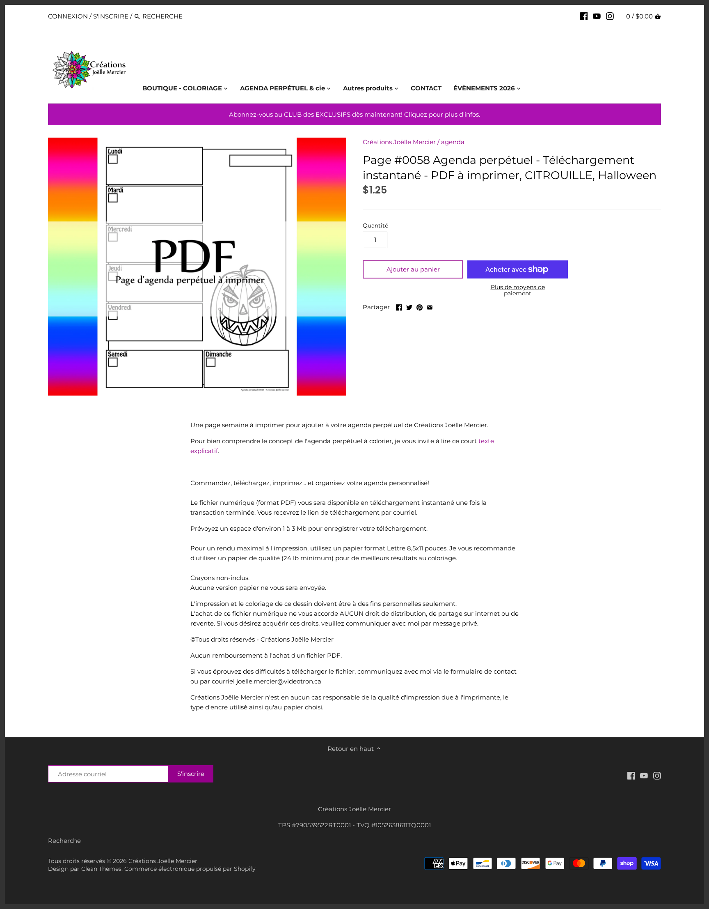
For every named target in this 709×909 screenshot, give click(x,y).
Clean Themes (101, 868)
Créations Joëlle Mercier (399, 142)
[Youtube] (597, 16)
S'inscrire (110, 16)
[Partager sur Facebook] (399, 306)
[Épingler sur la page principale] (419, 306)
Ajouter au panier (413, 269)
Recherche (64, 841)
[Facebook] (584, 16)
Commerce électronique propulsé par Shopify (190, 868)
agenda (452, 142)
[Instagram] (610, 16)
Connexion (68, 16)
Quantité (375, 225)
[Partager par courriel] (430, 306)
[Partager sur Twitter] (409, 306)
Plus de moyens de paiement (518, 290)
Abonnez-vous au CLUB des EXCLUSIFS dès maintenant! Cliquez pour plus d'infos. (354, 114)
